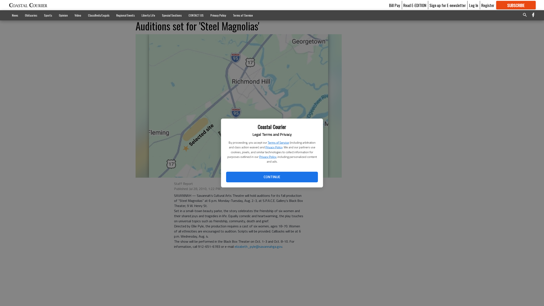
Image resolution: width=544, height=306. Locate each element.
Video (78, 15)
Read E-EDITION (414, 5)
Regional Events (125, 15)
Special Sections (172, 15)
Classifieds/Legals (98, 15)
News (15, 15)
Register (487, 5)
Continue (272, 176)
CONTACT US (196, 15)
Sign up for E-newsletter (447, 5)
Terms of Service (278, 142)
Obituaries (31, 15)
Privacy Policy (273, 147)
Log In (473, 5)
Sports (48, 15)
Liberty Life (148, 15)
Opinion (63, 15)
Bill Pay (394, 5)
